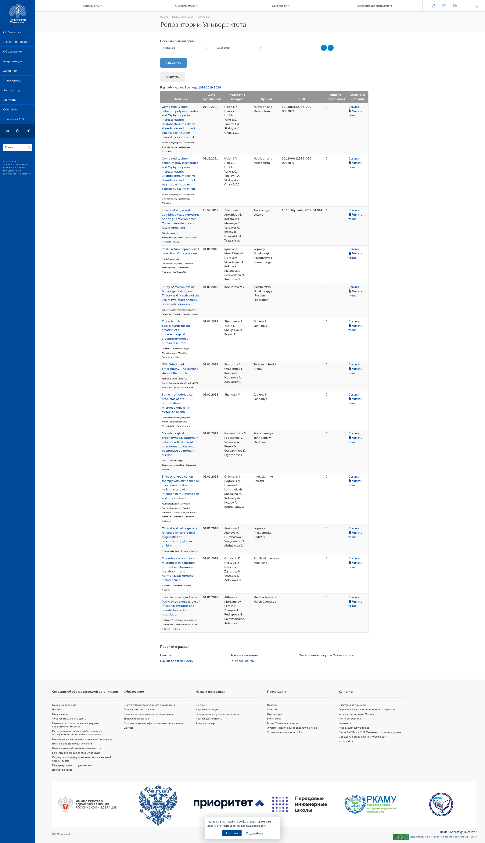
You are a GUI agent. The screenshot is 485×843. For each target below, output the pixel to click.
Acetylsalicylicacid (169, 379)
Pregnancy (166, 272)
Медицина (10, 71)
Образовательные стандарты (69, 718)
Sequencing (191, 465)
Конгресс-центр (14, 91)
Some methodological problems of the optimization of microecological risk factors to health (177, 403)
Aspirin (164, 143)
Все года (191, 87)
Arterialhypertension (170, 259)
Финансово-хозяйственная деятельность (76, 748)
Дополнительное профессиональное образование (153, 723)
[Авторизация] (434, 6)
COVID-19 (10, 110)
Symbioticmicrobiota (170, 357)
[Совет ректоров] (441, 804)
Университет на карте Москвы (356, 714)
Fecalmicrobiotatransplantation (185, 620)
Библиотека (274, 718)
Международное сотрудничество (72, 765)
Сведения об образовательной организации (85, 691)
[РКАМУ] (370, 804)
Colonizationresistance (171, 508)
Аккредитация (13, 62)
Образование (12, 52)
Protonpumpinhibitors (183, 387)
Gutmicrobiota (191, 237)
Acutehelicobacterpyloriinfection (176, 504)
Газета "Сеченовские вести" (283, 723)
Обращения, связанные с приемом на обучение (367, 709)
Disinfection (167, 418)
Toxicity (176, 242)
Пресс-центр (12, 81)
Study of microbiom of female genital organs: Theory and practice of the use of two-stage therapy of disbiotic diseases (180, 295)
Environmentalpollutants (172, 237)
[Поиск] (29, 147)
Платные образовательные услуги (72, 743)
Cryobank (166, 349)
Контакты (9, 100)
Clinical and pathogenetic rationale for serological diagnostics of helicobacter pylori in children (180, 537)
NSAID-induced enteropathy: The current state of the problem (180, 369)
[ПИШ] (299, 804)
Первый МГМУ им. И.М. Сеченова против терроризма (370, 732)
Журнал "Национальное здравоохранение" (292, 727)
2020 (217, 87)
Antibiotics (182, 379)
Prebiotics (166, 629)
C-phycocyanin (175, 143)
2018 (201, 87)
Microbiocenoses (169, 353)
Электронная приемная (353, 705)
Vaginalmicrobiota (190, 314)
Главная (164, 17)
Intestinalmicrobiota (170, 383)
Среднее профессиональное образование (149, 714)
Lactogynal (166, 314)
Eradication (166, 512)
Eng (475, 6)
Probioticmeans (183, 426)
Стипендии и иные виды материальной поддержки (82, 739)
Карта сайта (346, 741)
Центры (165, 655)
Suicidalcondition (180, 272)
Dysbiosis (186, 508)
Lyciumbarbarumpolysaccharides (176, 147)
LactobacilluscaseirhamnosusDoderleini (179, 310)
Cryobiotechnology (180, 349)
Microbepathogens (181, 418)
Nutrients (187, 586)
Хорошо (232, 833)
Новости (272, 705)
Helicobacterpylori (189, 512)
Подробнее (254, 833)
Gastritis (176, 512)
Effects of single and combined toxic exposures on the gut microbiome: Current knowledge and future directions (180, 219)
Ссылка (353, 107)
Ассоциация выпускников (354, 727)
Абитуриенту (91, 6)
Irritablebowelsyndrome (186, 624)
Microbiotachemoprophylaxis (174, 422)
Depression (188, 263)
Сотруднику (279, 6)
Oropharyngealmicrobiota (173, 465)
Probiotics (177, 314)
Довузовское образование (139, 709)
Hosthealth (166, 242)
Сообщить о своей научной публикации (362, 736)
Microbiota (166, 151)
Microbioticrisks (168, 426)
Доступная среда (62, 769)
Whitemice (166, 521)
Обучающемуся (185, 6)
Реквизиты (345, 723)
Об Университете (15, 33)
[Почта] (444, 6)
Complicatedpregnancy (172, 263)
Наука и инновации (16, 42)
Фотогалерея (274, 714)
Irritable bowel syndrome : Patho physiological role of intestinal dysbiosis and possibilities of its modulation (180, 606)
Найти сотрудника (350, 718)
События (272, 709)
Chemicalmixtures (169, 233)
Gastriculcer (188, 143)
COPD (164, 461)
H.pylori (165, 551)
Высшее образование (136, 718)
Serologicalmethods (189, 551)
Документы (58, 709)
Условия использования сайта (285, 732)
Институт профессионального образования (149, 705)
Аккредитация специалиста (374, 6)
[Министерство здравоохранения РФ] (87, 804)
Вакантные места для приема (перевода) (76, 752)
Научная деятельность (176, 661)
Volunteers (189, 517)
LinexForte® (185, 383)
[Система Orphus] (401, 836)
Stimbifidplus (177, 517)
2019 (209, 87)
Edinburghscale (168, 268)
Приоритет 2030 (14, 120)
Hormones (166, 586)
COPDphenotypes (176, 461)
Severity (165, 469)
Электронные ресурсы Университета (326, 655)
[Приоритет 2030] (229, 804)
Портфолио (203, 17)
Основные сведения (64, 705)
